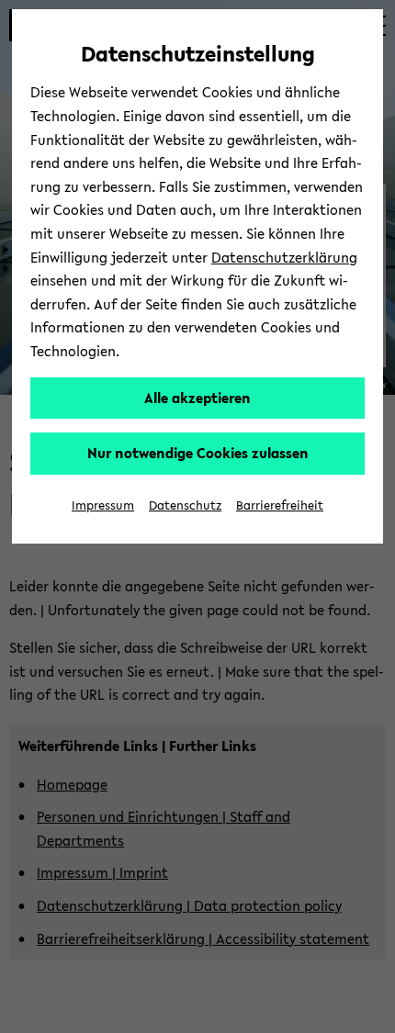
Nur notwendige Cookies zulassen (198, 453)
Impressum (103, 505)
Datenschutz (185, 505)
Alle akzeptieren (197, 397)
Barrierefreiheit (279, 505)
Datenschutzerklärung (284, 257)
